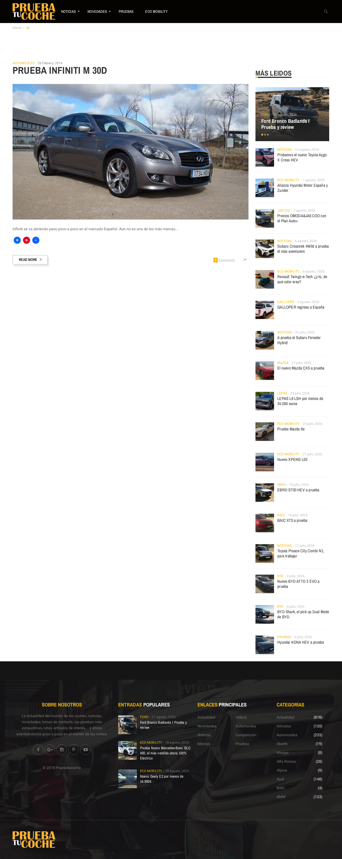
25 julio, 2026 (300, 393)
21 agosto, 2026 (285, 114)
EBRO (281, 484)
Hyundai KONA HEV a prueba (300, 642)
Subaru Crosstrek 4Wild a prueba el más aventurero (303, 248)
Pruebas (126, 11)
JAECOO (283, 210)
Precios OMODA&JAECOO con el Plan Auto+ (301, 218)
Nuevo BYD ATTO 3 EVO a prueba (298, 583)
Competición (245, 735)
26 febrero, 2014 (50, 63)
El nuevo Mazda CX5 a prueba (300, 368)
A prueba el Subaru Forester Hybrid (299, 340)
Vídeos (241, 717)
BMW (281, 797)
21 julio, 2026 (312, 454)
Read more (28, 259)
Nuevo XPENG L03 (292, 459)
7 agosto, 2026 (314, 180)
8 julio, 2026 (296, 606)
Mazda (282, 362)
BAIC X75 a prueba (292, 520)
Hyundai (284, 637)
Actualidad (206, 717)
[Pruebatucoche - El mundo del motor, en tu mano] (34, 11)
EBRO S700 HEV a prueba (298, 490)
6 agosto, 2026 (306, 241)
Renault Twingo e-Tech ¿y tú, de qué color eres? (302, 279)
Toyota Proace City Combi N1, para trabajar (300, 553)
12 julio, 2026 (305, 545)
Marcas (204, 744)
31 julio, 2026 (305, 332)
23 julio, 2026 (312, 423)
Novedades (97, 11)
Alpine (282, 770)
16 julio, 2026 (298, 515)
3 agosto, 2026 (308, 302)
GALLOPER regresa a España (300, 307)
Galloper (285, 302)
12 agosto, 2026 (307, 149)
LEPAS (282, 393)
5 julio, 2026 (303, 637)
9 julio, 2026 (296, 576)
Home (17, 27)
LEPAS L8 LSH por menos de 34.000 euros (300, 401)
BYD (280, 576)
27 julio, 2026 (301, 362)
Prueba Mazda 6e (291, 429)
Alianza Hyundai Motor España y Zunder (302, 187)
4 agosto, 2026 (314, 271)
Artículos (284, 726)
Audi (280, 779)
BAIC (281, 515)
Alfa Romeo (286, 761)
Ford (265, 114)
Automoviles (24, 63)
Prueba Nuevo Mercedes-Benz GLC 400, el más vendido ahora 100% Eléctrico (165, 753)
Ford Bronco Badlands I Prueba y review (285, 123)
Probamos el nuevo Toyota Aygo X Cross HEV (302, 157)
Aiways (282, 753)
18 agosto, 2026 (177, 742)
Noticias (68, 11)
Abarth (282, 744)
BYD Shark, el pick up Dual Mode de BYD (303, 614)
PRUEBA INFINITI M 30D (60, 70)
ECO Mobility (156, 11)
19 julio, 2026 (299, 484)
